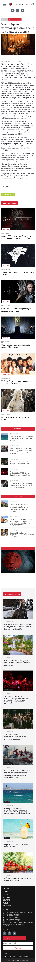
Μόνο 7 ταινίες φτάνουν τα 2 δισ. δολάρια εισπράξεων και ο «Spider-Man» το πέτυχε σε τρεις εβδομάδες (22, 451)
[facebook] (12, 10)
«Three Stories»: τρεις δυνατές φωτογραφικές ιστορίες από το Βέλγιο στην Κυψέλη (21, 485)
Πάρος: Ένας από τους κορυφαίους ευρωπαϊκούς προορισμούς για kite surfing (22, 438)
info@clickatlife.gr (13, 920)
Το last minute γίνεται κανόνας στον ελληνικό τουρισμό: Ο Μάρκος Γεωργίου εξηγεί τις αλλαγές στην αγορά (21, 522)
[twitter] (22, 10)
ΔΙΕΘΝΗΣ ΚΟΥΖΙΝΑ (8, 194)
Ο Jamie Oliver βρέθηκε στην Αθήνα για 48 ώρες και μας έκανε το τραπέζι (22, 534)
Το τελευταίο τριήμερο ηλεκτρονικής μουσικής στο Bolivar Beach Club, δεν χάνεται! (21, 473)
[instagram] (17, 10)
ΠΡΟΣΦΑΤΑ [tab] (18, 429)
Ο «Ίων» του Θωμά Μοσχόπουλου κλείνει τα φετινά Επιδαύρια (21, 463)
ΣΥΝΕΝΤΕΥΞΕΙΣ (18, 496)
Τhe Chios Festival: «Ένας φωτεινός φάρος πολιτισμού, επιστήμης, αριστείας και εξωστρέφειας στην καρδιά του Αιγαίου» (21, 507)
